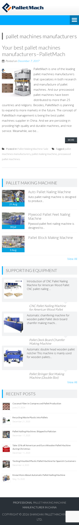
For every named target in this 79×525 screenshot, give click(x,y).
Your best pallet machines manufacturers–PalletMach (33, 50)
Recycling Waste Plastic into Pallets (30, 417)
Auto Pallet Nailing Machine (49, 192)
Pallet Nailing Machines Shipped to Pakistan (34, 431)
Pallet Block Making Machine (50, 237)
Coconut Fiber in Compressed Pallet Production (36, 403)
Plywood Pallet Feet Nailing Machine (49, 216)
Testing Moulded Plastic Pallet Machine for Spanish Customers (44, 461)
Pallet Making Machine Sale (32, 149)
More (71, 140)
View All (72, 259)
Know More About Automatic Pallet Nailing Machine (38, 475)
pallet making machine (44, 154)
